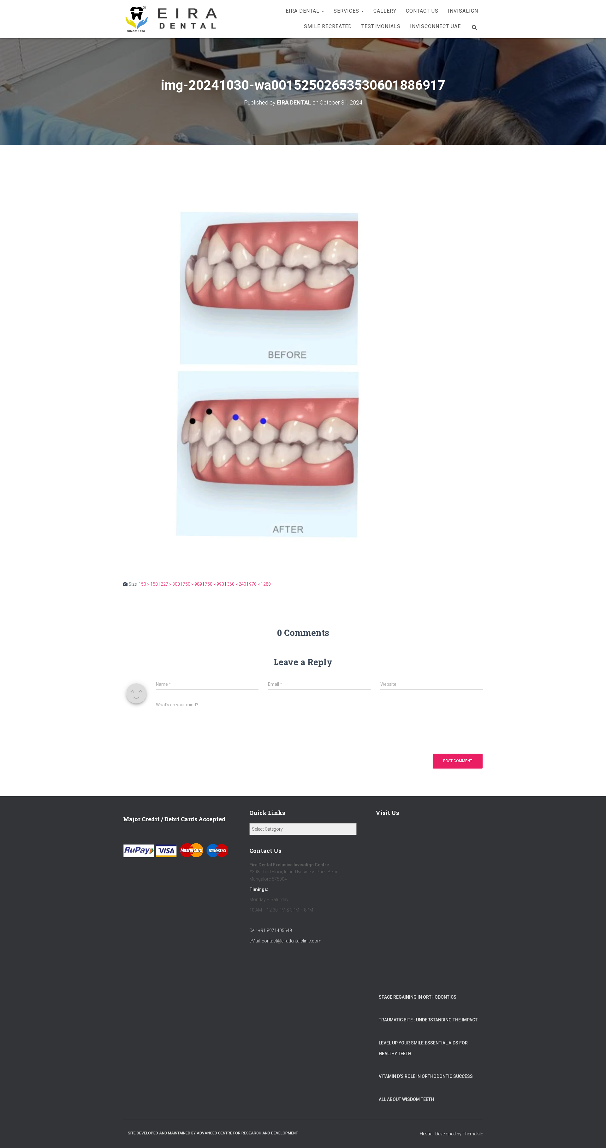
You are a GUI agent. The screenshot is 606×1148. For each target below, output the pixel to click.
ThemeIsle (472, 1133)
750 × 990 (214, 584)
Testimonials (381, 26)
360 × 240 (236, 584)
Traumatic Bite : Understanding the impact (428, 1019)
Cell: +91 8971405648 (270, 930)
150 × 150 (148, 584)
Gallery (384, 11)
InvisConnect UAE (435, 26)
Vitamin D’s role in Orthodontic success (426, 1076)
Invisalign (463, 11)
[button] (322, 11)
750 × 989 (192, 584)
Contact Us (422, 11)
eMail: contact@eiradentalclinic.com (285, 940)
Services (347, 11)
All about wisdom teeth (406, 1099)
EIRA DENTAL (303, 11)
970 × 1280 (260, 584)
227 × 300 (170, 584)
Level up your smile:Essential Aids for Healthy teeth (423, 1048)
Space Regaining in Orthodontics (417, 997)
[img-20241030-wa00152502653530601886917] (276, 368)
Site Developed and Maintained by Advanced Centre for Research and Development (213, 1133)
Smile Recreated (328, 26)
